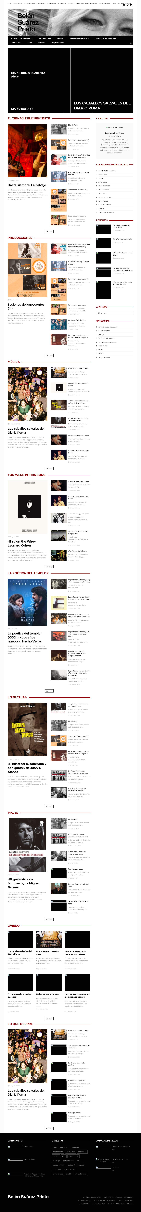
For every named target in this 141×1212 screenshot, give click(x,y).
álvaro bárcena (80, 1174)
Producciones (45, 38)
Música (60, 38)
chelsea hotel (58, 1152)
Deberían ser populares (47, 994)
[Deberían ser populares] (49, 982)
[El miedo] (103, 1175)
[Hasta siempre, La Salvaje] (27, 150)
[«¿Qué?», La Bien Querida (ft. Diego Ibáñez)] (59, 535)
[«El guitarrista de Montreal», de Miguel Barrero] (59, 422)
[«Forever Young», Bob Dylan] (59, 518)
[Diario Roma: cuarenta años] (59, 372)
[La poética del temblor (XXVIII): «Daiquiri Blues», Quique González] (59, 655)
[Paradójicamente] (59, 1117)
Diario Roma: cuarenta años (78, 368)
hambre (56, 1156)
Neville (34, 3)
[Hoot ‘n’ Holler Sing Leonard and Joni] (59, 176)
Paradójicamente (74, 1113)
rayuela (81, 1165)
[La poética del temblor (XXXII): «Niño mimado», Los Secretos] (59, 584)
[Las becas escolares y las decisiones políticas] (77, 982)
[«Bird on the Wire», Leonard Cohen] (59, 387)
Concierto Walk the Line (77, 320)
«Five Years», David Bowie (77, 551)
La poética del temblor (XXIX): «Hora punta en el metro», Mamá (79, 634)
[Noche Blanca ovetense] (103, 1151)
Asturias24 (41, 3)
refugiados (57, 1169)
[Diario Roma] (15, 1151)
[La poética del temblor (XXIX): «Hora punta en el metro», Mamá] (59, 636)
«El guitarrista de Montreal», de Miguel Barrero (23, 883)
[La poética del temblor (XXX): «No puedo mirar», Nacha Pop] (59, 618)
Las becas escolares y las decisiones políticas (77, 995)
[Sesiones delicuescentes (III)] (59, 144)
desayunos (82, 1152)
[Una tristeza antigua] (59, 873)
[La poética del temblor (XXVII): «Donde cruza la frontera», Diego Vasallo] (59, 675)
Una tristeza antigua (75, 869)
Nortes (114, 3)
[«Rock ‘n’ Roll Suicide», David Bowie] (59, 455)
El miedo (115, 1167)
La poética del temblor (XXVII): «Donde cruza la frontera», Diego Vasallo (79, 673)
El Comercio (93, 3)
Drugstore (27, 3)
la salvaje (56, 1161)
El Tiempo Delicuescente (21, 38)
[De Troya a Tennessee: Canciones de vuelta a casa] (59, 775)
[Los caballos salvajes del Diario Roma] (27, 394)
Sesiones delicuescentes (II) (78, 190)
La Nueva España (104, 3)
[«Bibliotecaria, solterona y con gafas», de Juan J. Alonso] (59, 405)
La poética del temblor (105, 38)
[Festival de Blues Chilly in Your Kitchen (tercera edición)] (59, 159)
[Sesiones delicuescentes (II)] (59, 200)
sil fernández (58, 1174)
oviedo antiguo (59, 1165)
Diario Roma (28, 1147)
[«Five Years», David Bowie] (59, 555)
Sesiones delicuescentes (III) (78, 140)
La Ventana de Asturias (15, 3)
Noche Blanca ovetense (121, 1147)
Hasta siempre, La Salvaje (27, 185)
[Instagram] (131, 5)
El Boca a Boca (29, 1159)
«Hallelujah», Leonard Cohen (78, 436)
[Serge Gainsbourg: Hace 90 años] (59, 905)
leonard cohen (68, 1161)
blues (55, 1147)
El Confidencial (51, 3)
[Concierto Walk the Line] (59, 324)
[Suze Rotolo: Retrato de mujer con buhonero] (59, 792)
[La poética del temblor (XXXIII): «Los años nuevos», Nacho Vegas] (27, 602)
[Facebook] (124, 5)
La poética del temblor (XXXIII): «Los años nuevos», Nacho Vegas (25, 637)
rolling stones (69, 1169)
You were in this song (79, 38)
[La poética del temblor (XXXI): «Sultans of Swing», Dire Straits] (59, 603)
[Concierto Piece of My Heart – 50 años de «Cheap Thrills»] (15, 1178)
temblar (69, 1174)
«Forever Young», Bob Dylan (78, 514)
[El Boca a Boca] (15, 1164)
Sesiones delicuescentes (77, 216)
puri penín (71, 1165)
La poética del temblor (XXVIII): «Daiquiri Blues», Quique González (77, 653)
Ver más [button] (49, 231)
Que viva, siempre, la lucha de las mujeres (75, 952)
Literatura (16, 43)
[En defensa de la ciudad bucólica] (20, 982)
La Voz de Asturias (82, 3)
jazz (63, 1156)
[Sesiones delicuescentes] (59, 220)
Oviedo (41, 43)
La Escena (71, 3)
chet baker (71, 1152)
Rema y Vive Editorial (124, 3)
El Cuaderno (62, 3)
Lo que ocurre (57, 43)
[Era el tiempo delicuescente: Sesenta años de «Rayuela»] (59, 339)
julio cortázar (73, 1156)
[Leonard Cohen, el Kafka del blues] (59, 888)
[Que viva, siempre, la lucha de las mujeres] (77, 939)
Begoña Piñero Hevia (120, 1159)
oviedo (80, 1161)
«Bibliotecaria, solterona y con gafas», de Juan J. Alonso (27, 768)
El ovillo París (72, 125)
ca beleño (75, 1147)
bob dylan (64, 1147)
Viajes (29, 43)
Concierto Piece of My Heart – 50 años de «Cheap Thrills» (34, 1175)
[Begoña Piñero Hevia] (103, 1160)
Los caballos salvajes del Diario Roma (20, 952)
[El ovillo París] (59, 129)
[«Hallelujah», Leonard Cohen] (59, 440)
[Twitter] (127, 5)
